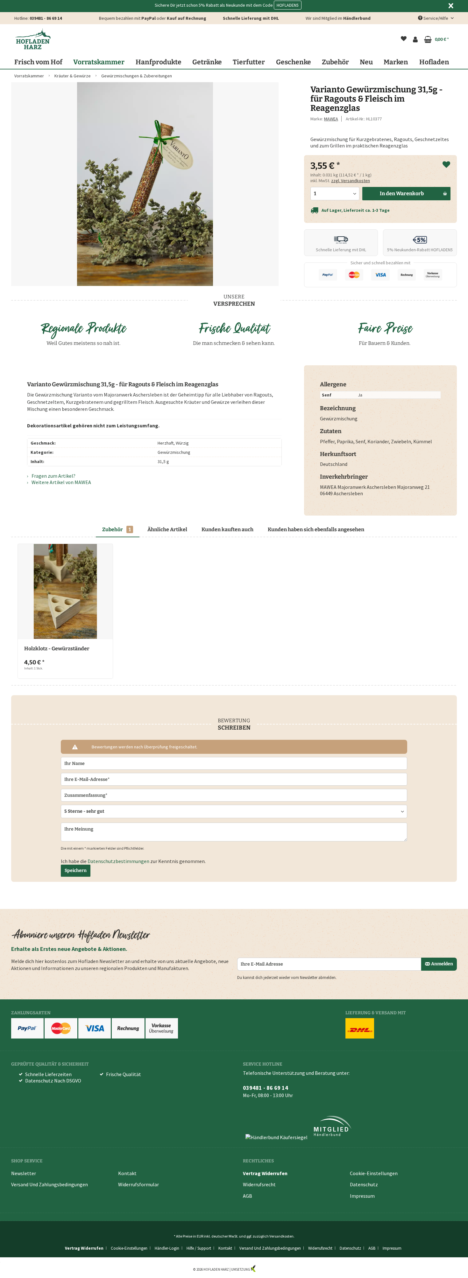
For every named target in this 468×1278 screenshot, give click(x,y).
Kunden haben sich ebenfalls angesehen (316, 529)
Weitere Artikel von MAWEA (61, 482)
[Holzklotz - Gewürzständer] (65, 591)
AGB (247, 1196)
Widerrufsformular (138, 1184)
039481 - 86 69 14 (46, 18)
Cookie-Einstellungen (374, 1173)
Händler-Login (167, 1248)
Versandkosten (281, 1236)
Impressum (362, 1196)
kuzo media (265, 1269)
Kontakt (127, 1173)
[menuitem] (404, 39)
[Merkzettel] (404, 39)
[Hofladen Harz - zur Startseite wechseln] (33, 38)
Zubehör (116, 529)
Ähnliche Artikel (167, 529)
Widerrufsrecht (259, 1184)
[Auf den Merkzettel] (446, 165)
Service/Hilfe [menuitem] (435, 18)
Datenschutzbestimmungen (118, 861)
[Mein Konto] (415, 39)
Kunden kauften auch (227, 529)
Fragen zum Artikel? (53, 476)
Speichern (76, 870)
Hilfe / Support (199, 1248)
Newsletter (23, 1173)
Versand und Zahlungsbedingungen (49, 1184)
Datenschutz (364, 1184)
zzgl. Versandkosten (350, 180)
